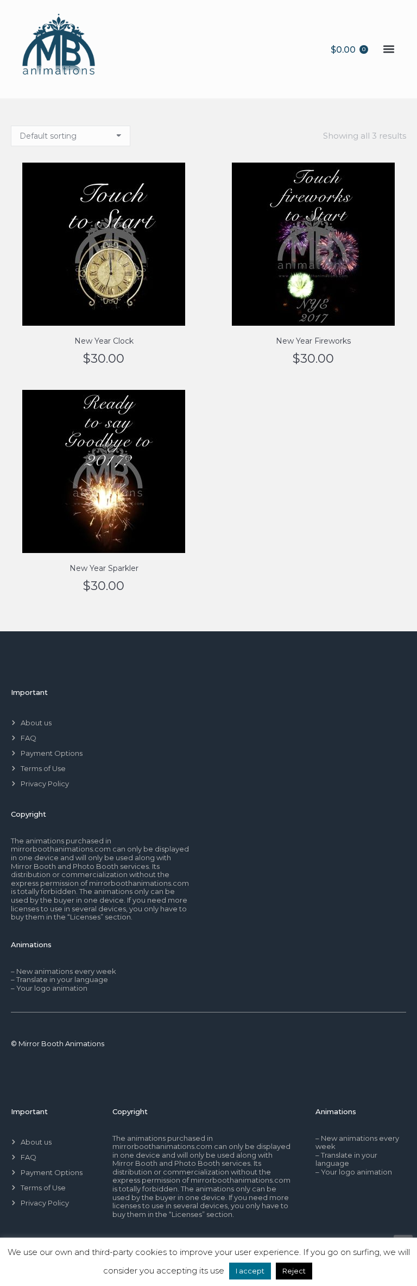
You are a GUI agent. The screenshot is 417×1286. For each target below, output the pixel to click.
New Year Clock (104, 341)
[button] (388, 49)
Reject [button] (294, 1270)
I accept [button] (250, 1270)
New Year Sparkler (104, 568)
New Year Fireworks (313, 341)
